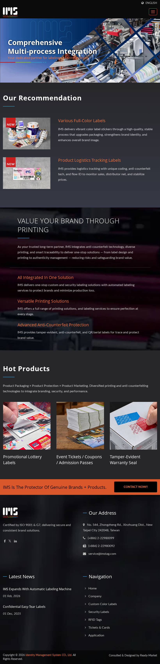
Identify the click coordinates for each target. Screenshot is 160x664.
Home (92, 588)
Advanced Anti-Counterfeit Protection (53, 324)
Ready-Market (148, 655)
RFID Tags (95, 619)
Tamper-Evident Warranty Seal (77, 459)
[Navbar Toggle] (153, 11)
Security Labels (98, 611)
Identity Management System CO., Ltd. (49, 655)
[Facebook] (5, 541)
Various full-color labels (81, 120)
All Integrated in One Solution (46, 277)
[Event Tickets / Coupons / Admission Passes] (33, 425)
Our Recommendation (42, 97)
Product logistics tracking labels (89, 160)
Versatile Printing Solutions (43, 301)
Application (96, 635)
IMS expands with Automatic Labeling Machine (37, 589)
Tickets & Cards (99, 627)
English (151, 3)
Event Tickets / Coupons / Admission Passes (32, 459)
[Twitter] (9, 541)
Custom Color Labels (102, 604)
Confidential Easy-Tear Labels (24, 606)
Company (94, 596)
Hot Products (26, 368)
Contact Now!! (136, 486)
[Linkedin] (15, 541)
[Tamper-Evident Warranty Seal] (86, 425)
